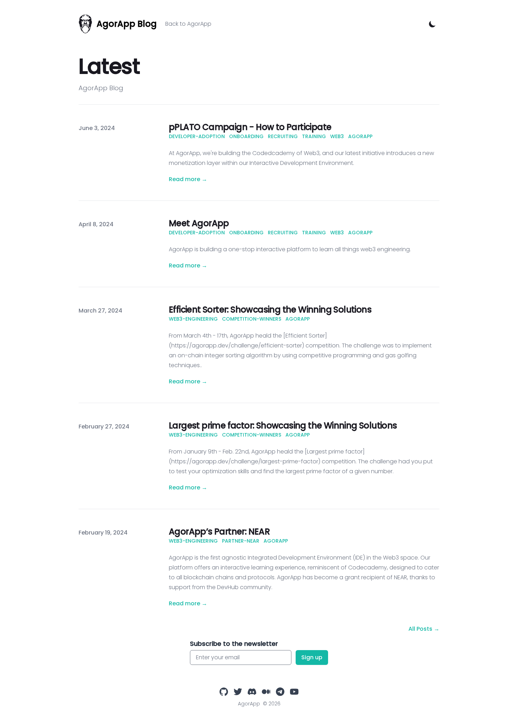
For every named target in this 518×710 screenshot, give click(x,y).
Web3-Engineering (193, 318)
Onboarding (246, 136)
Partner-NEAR (240, 540)
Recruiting (283, 136)
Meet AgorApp (199, 223)
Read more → (188, 179)
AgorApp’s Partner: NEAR (219, 531)
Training (314, 136)
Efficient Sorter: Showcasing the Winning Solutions (270, 309)
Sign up (311, 657)
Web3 (337, 136)
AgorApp (360, 136)
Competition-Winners (251, 318)
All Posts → (423, 629)
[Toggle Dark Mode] (432, 24)
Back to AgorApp (188, 24)
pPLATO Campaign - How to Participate (250, 127)
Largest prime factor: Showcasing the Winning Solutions (283, 425)
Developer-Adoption (197, 136)
